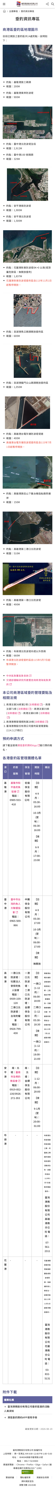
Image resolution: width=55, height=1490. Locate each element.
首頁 (4, 11)
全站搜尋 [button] (52, 4)
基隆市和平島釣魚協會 (16, 787)
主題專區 (13, 11)
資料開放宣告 (27, 1481)
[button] (4, 4)
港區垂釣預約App (27, 745)
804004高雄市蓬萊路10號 (31, 1457)
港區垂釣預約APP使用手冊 (22, 1417)
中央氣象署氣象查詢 (17, 675)
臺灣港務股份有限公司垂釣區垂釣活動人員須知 (27, 1408)
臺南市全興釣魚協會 (15, 1076)
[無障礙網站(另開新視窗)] (27, 1472)
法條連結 (34, 704)
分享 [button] (47, 4)
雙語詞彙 (10, 1477)
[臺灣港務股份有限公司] (27, 4)
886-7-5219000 (31, 1460)
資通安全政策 (43, 1477)
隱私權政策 (25, 1477)
